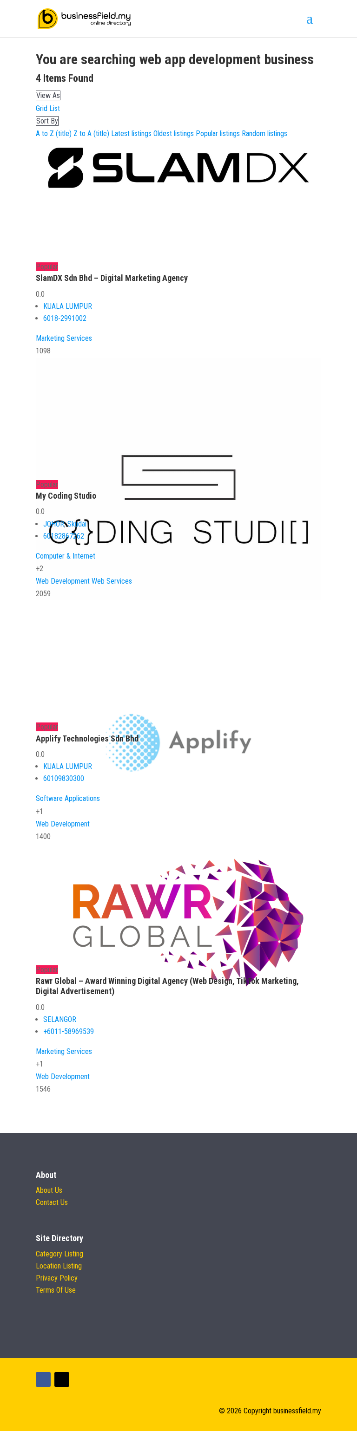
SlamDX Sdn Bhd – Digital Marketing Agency (112, 278)
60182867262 (63, 536)
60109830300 (63, 778)
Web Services (112, 581)
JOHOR (53, 524)
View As (48, 95)
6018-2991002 (64, 318)
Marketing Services (64, 338)
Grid (41, 108)
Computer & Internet (65, 556)
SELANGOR (59, 1019)
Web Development (63, 581)
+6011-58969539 (68, 1031)
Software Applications (68, 798)
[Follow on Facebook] (43, 1379)
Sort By (47, 121)
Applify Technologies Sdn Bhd (87, 738)
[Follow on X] (61, 1379)
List (54, 108)
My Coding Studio (66, 496)
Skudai (76, 524)
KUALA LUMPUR (67, 306)
